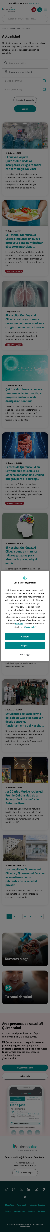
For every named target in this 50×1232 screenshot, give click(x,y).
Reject (25, 645)
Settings (25, 654)
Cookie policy (30, 627)
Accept (25, 636)
